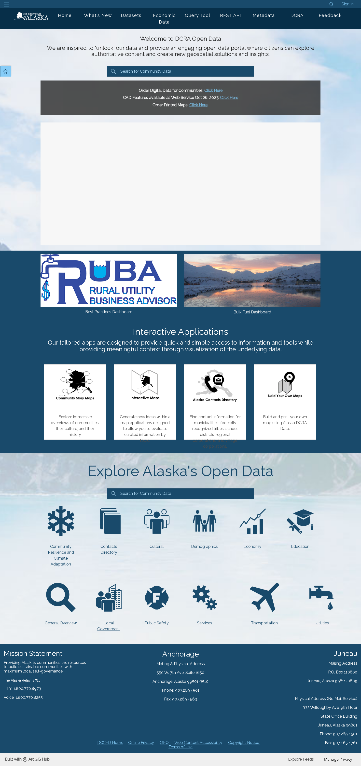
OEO (164, 742)
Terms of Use (180, 747)
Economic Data (164, 19)
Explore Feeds (301, 759)
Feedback (330, 15)
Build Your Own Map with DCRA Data (290, 384)
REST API (230, 15)
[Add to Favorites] (5, 71)
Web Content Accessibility (198, 742)
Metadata (264, 15)
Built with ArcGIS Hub (27, 759)
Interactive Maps (145, 384)
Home (65, 15)
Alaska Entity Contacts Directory (216, 384)
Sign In (348, 4)
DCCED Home (110, 742)
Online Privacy (141, 742)
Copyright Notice (244, 742)
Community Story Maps (75, 384)
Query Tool (197, 15)
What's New (98, 15)
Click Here (213, 90)
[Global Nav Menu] (6, 4)
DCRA (297, 15)
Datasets (131, 15)
